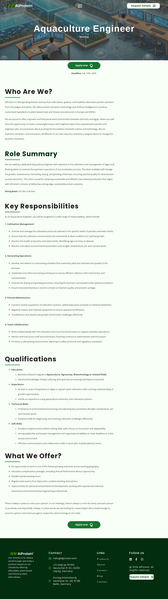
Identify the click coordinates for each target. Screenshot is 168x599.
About (101, 564)
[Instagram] (142, 559)
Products (103, 559)
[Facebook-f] (136, 559)
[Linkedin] (130, 559)
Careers (102, 570)
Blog (100, 576)
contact (102, 581)
